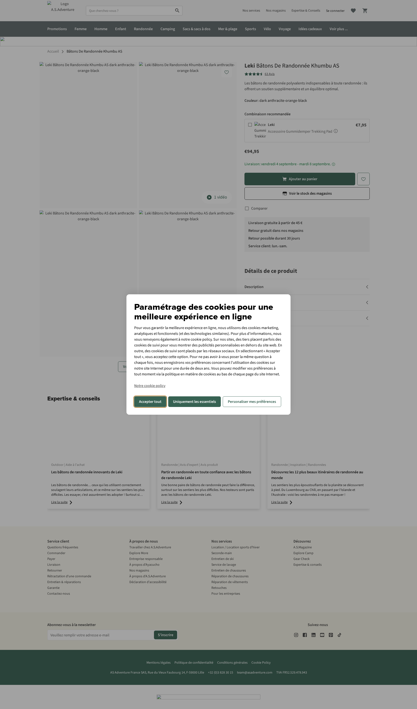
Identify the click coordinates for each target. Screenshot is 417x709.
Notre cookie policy (149, 385)
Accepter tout (150, 401)
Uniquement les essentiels (194, 401)
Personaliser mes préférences (252, 401)
